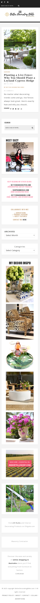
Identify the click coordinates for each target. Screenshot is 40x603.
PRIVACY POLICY (8, 595)
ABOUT (18, 595)
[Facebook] (5, 2)
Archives (9, 231)
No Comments (9, 91)
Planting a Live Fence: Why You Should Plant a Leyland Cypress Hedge (19, 78)
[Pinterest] (8, 2)
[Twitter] (2, 2)
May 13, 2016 (8, 84)
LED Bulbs (16, 523)
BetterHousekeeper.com (21, 185)
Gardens (7, 72)
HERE (25, 220)
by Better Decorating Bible (14, 87)
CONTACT (26, 595)
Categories (19, 246)
